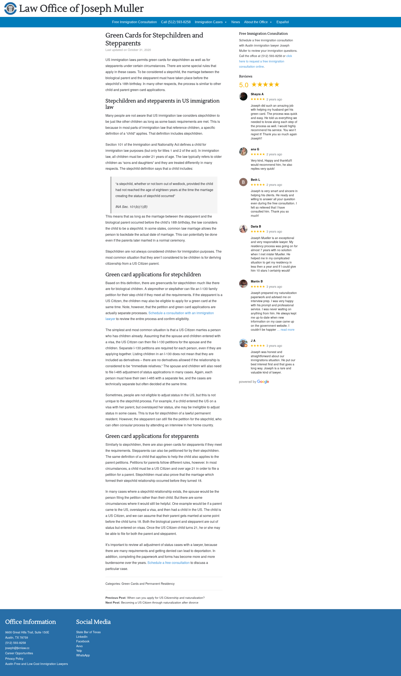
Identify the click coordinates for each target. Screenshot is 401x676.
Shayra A (257, 94)
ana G (255, 149)
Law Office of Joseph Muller (81, 9)
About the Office (256, 22)
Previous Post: (155, 597)
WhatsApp (83, 655)
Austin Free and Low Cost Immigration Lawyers (36, 664)
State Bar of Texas (88, 632)
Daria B (256, 226)
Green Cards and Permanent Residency (148, 583)
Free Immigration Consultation (134, 22)
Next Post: (151, 602)
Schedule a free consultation (168, 562)
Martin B (257, 281)
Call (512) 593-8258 (176, 22)
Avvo (79, 646)
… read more (285, 329)
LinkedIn (82, 636)
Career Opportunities (19, 653)
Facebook (82, 641)
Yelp (79, 650)
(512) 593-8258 (15, 643)
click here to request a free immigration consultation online (265, 61)
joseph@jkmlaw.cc (17, 648)
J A (253, 340)
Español (283, 22)
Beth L (255, 179)
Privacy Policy (14, 658)
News (235, 22)
